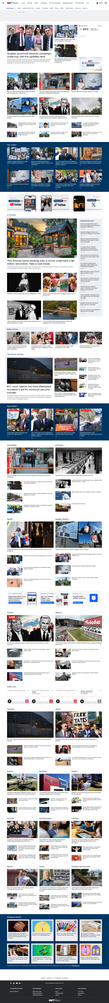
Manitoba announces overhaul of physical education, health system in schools (92, 800)
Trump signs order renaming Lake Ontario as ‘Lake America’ (17, 433)
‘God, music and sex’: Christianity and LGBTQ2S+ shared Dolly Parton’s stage (91, 848)
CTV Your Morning (54, 3)
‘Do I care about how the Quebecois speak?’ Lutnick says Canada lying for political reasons (66, 163)
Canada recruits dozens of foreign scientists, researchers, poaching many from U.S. (20, 840)
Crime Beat (45, 8)
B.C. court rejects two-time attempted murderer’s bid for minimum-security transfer (29, 389)
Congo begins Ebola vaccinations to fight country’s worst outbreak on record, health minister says (92, 808)
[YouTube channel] (17, 983)
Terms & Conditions (37, 993)
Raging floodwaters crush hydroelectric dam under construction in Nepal (91, 434)
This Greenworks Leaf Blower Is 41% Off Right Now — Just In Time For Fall (42, 959)
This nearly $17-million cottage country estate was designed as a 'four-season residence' (57, 322)
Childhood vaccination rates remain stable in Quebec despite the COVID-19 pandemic (29, 550)
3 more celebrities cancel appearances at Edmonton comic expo (95, 395)
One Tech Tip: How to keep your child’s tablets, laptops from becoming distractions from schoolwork (85, 841)
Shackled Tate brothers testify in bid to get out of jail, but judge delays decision (76, 740)
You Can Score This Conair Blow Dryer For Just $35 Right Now (41, 934)
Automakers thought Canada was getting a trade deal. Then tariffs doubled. (59, 897)
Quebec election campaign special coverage (84, 91)
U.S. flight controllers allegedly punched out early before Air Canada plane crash (91, 124)
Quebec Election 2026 (28, 8)
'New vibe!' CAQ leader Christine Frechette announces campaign (40, 184)
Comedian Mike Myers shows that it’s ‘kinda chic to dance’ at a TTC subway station (59, 856)
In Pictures (44, 3)
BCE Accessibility (14, 991)
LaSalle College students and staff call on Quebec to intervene (64, 40)
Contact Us (78, 8)
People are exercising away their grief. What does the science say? (86, 793)
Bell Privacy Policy (37, 991)
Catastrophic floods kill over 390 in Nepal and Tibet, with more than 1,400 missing (84, 888)
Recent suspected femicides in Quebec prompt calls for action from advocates (21, 92)
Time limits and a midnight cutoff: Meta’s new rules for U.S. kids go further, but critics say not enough (27, 856)
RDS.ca (80, 995)
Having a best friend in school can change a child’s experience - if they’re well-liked (17, 347)
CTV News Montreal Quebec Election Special (18, 184)
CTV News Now (79, 3)
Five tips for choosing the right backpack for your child (64, 346)
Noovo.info (80, 991)
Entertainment (69, 8)
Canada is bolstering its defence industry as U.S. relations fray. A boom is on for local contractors (21, 793)
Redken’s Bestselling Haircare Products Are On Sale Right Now (90, 958)
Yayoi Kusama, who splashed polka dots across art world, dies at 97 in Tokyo (92, 857)
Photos (57, 8)
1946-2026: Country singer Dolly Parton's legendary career (24, 293)
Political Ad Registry (37, 995)
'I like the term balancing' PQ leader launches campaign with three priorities (65, 185)
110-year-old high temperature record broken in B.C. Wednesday (92, 903)
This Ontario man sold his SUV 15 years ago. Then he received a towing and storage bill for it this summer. (53, 889)
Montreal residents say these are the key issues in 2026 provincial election (90, 162)
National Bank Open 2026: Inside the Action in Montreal (86, 492)
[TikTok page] (14, 983)
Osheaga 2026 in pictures (78, 503)
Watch (36, 3)
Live (87, 3)
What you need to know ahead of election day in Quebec (72, 549)
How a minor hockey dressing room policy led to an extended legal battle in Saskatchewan (65, 395)
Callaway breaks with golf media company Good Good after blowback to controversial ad (28, 904)
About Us (85, 8)
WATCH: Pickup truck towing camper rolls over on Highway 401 (94, 369)
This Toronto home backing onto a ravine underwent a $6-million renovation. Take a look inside (41, 262)
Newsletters (65, 977)
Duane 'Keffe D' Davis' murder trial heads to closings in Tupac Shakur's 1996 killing (52, 840)
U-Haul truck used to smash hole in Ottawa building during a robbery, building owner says (78, 643)
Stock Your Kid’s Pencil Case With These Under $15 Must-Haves (66, 934)
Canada (29, 3)
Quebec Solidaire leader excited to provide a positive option (90, 184)
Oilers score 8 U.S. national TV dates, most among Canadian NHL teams (27, 895)
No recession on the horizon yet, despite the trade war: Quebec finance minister (26, 133)
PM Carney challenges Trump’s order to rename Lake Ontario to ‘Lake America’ (27, 643)
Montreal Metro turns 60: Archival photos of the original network (74, 475)
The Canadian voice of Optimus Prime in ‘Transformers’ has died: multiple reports (59, 847)
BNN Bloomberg (59, 993)
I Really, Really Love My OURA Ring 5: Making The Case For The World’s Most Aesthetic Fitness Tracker (18, 936)
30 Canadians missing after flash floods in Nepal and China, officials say (92, 895)
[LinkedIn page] (20, 983)
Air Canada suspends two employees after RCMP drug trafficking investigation (65, 60)
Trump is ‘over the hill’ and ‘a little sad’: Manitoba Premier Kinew (65, 433)
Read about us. (76, 965)
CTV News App (57, 977)
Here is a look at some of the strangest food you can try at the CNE (59, 294)
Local (23, 3)
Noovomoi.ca (81, 993)
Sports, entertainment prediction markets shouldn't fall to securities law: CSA (59, 809)
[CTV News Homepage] (12, 3)
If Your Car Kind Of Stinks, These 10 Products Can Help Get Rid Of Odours (17, 959)
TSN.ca (57, 995)
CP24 (56, 991)
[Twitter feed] (11, 983)
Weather (38, 8)
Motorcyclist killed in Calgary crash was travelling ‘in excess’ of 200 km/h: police (65, 374)
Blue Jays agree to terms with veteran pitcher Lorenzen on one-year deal (20, 888)
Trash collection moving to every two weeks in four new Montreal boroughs (92, 133)
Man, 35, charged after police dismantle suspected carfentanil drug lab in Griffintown (54, 92)
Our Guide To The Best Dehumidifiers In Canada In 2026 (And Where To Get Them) (90, 935)
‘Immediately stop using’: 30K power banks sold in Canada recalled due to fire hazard (54, 793)
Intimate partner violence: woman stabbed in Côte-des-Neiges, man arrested (27, 124)
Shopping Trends (67, 3)
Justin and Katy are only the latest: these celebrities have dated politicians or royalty (24, 322)
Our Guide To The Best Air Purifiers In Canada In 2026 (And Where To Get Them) (66, 959)
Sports (62, 8)
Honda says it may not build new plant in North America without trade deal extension (60, 906)
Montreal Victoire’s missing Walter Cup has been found (90, 346)
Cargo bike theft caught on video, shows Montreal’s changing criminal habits (41, 347)
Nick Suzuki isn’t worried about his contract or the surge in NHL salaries (59, 124)
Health (51, 8)
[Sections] (3, 2)
